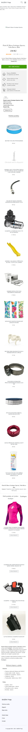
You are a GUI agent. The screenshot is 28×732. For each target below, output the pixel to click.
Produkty (5, 6)
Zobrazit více (8, 110)
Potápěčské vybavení (21, 6)
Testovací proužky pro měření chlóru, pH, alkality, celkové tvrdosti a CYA (14, 474)
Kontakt (3, 721)
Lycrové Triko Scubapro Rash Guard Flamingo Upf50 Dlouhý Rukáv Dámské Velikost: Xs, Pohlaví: (14, 529)
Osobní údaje (5, 715)
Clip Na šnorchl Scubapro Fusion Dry (14, 636)
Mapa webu (4, 710)
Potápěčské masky (4, 8)
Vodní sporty (13, 6)
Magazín (4, 707)
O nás (3, 718)
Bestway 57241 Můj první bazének (14, 140)
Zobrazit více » (14, 61)
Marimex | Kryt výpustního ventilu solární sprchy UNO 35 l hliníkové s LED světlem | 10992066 (14, 171)
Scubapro (15, 59)
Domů (1, 6)
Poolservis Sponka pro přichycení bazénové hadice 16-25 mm (14, 383)
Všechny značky (6, 704)
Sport (9, 6)
